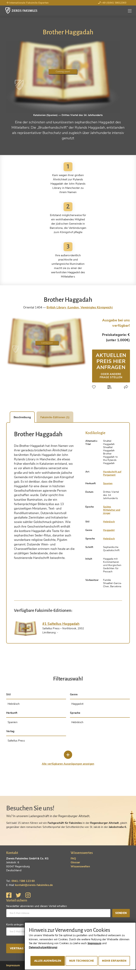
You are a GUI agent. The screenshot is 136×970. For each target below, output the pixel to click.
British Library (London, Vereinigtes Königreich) (80, 307)
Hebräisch (109, 521)
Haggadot (109, 530)
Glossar (75, 862)
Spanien (107, 483)
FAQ (73, 858)
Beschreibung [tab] (22, 417)
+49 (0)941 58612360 (113, 2)
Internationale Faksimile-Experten (28, 2)
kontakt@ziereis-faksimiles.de (34, 885)
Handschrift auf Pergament (112, 473)
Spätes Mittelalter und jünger (111, 510)
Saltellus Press (16, 740)
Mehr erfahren (114, 961)
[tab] (25, 628)
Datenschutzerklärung (43, 947)
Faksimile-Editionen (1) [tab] (54, 417)
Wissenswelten (80, 866)
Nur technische (81, 961)
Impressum (13, 965)
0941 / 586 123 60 (23, 881)
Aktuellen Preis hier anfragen (111, 365)
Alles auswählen (47, 961)
